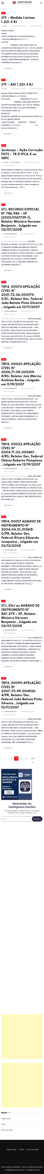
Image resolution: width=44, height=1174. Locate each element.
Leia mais (7, 68)
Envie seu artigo (7, 1130)
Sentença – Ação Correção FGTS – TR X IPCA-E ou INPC (22, 154)
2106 (32, 759)
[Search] (41, 3)
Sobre (3, 1124)
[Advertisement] (22, 1036)
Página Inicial (6, 1119)
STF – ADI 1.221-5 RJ (17, 84)
